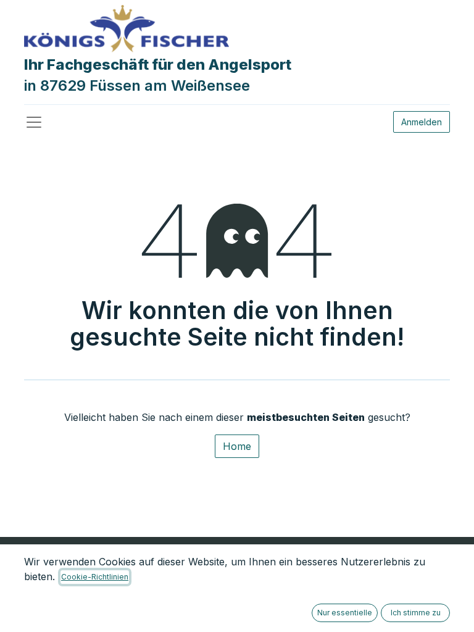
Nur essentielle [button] (344, 612)
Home (237, 446)
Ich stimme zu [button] (416, 612)
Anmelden (421, 122)
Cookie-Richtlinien (94, 576)
